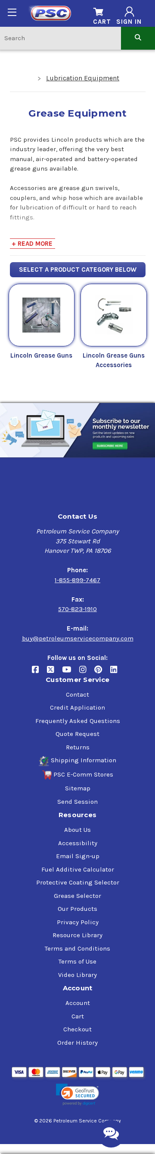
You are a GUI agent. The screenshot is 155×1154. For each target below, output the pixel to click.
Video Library (77, 975)
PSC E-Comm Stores (83, 774)
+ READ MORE (32, 243)
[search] (138, 38)
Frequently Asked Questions (77, 721)
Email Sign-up (77, 856)
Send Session (77, 801)
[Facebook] (39, 673)
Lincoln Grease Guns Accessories (114, 360)
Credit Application (77, 707)
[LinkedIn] (117, 673)
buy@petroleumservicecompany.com (77, 638)
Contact (77, 694)
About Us (77, 830)
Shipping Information (83, 760)
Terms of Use (77, 961)
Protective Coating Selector (77, 882)
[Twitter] (54, 673)
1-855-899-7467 (77, 580)
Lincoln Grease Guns (41, 355)
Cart (77, 1016)
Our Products (77, 909)
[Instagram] (86, 673)
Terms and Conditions (77, 948)
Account (77, 1003)
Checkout (77, 1029)
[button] (77, 1094)
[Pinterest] (102, 673)
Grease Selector (77, 896)
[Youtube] (70, 673)
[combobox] (60, 38)
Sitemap (77, 788)
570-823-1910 (77, 609)
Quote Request (77, 734)
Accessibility (77, 843)
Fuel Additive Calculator (77, 869)
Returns (78, 747)
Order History (77, 1042)
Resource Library (77, 935)
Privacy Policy (78, 922)
